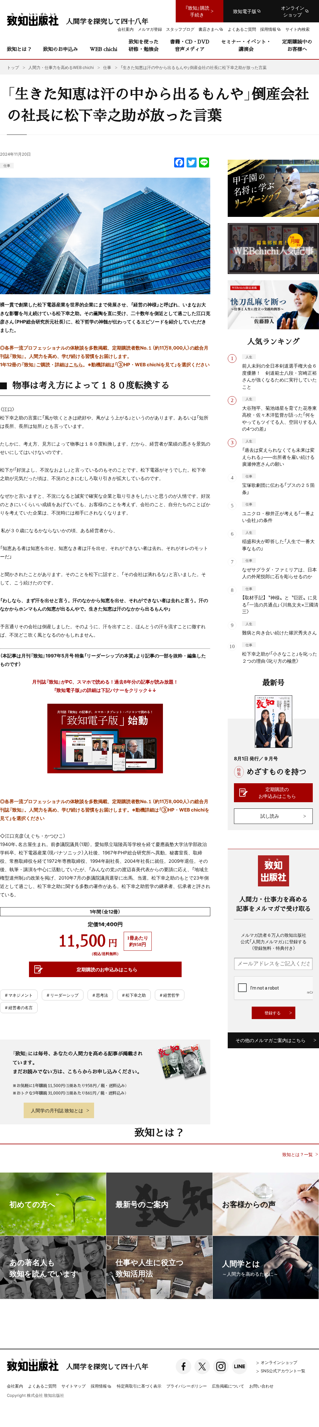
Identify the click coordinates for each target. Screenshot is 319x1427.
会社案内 (15, 1386)
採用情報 (99, 1386)
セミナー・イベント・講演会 (246, 45)
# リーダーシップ (63, 995)
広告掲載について (228, 1386)
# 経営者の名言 (19, 1007)
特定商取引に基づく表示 (139, 1386)
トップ (13, 67)
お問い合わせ (261, 1386)
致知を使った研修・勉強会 (144, 45)
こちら (76, 364)
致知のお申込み (60, 49)
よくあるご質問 (42, 1386)
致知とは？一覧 (297, 1154)
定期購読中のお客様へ (297, 45)
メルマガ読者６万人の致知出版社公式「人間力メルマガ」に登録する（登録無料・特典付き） (273, 941)
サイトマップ (73, 1386)
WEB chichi (103, 49)
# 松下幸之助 (134, 995)
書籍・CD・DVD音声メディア (189, 45)
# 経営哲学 (169, 995)
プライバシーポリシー (186, 1386)
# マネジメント (19, 995)
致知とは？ (19, 49)
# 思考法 (100, 995)
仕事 (6, 165)
